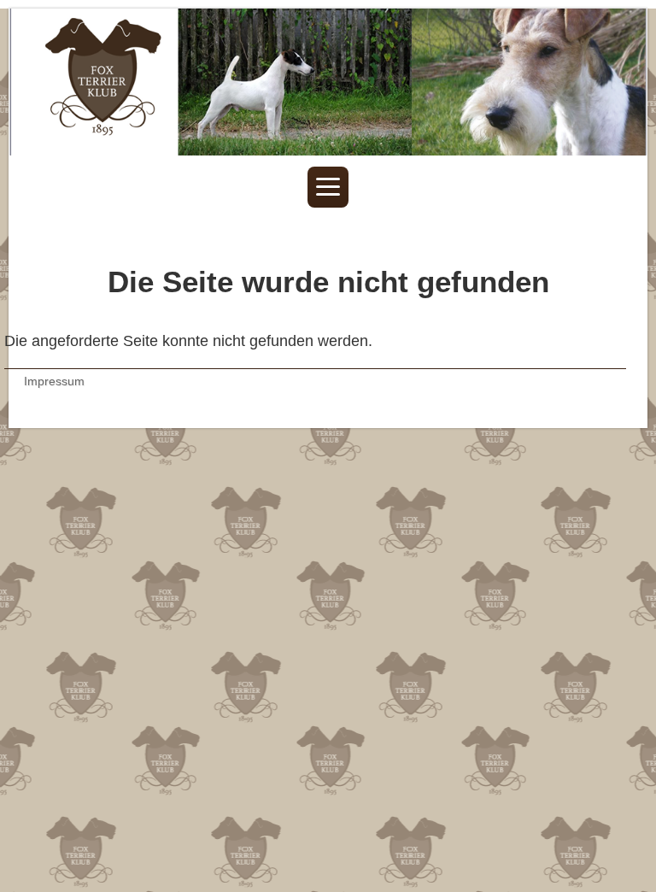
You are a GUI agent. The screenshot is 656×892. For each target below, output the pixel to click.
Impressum (54, 381)
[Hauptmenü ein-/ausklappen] (328, 187)
